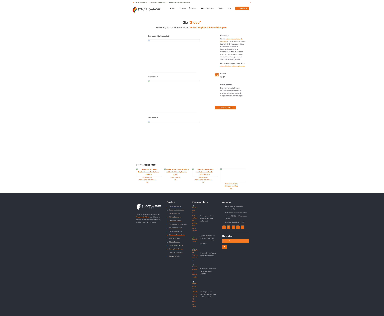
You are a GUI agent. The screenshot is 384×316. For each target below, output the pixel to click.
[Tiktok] (239, 2)
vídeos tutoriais (225, 66)
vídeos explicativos (238, 66)
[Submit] (224, 247)
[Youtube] (243, 2)
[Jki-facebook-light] (250, 2)
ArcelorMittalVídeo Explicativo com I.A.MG (147, 179)
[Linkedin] (246, 2)
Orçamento (243, 8)
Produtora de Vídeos (142, 217)
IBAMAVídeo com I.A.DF (175, 177)
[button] (174, 54)
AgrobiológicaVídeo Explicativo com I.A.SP (203, 179)
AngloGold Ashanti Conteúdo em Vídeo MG (231, 186)
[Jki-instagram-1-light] (228, 227)
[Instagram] (236, 2)
